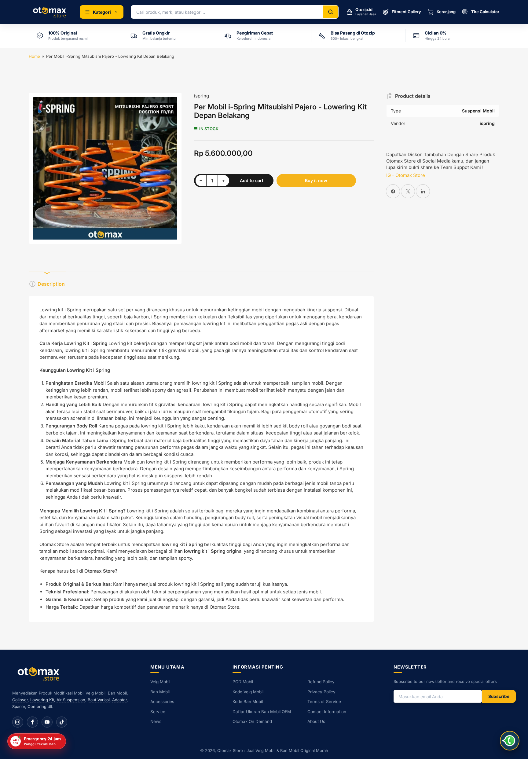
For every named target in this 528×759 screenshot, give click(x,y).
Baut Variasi (99, 699)
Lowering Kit (42, 699)
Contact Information (326, 711)
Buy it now (316, 180)
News (155, 721)
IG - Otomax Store (405, 175)
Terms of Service (324, 701)
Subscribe (498, 696)
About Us (316, 721)
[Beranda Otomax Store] (39, 673)
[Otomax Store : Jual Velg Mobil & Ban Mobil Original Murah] (50, 12)
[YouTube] (47, 722)
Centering (37, 706)
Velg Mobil (160, 681)
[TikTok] (61, 722)
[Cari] (330, 12)
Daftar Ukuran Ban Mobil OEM (262, 711)
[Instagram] (17, 722)
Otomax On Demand (252, 721)
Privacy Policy (321, 691)
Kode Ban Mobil (248, 701)
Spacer (18, 706)
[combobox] (227, 12)
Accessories (162, 701)
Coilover (20, 699)
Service (157, 711)
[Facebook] (32, 722)
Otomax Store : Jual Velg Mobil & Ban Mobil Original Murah (272, 750)
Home (34, 56)
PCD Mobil (243, 681)
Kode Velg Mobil (248, 691)
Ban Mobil (160, 691)
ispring (201, 96)
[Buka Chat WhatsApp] (509, 740)
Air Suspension (71, 699)
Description (51, 284)
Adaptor (119, 699)
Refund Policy (321, 681)
